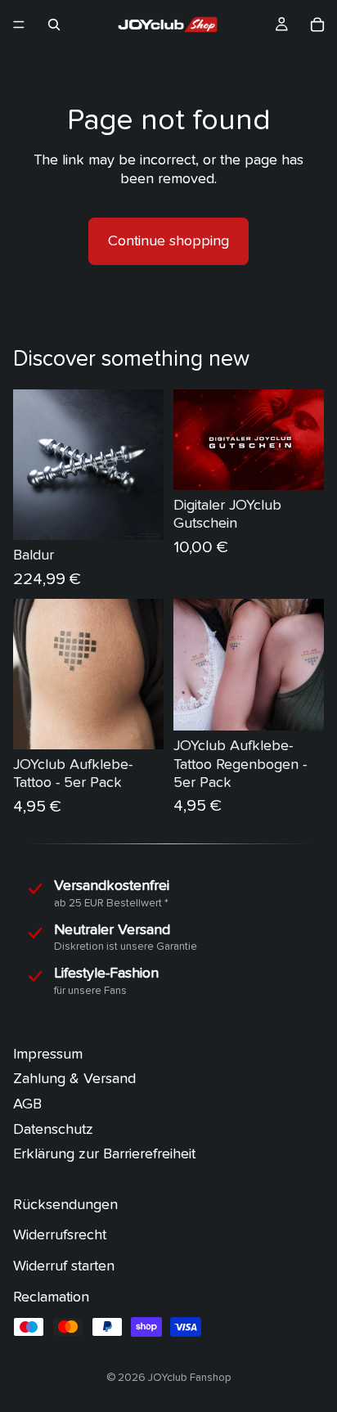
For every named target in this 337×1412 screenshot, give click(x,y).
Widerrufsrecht (59, 1235)
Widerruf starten (64, 1266)
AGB (27, 1104)
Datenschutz (53, 1129)
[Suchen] (54, 25)
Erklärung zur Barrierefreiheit (104, 1154)
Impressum (48, 1054)
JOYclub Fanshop (189, 1377)
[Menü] (19, 24)
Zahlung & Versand (74, 1079)
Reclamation (51, 1297)
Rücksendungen (65, 1204)
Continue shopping (168, 241)
